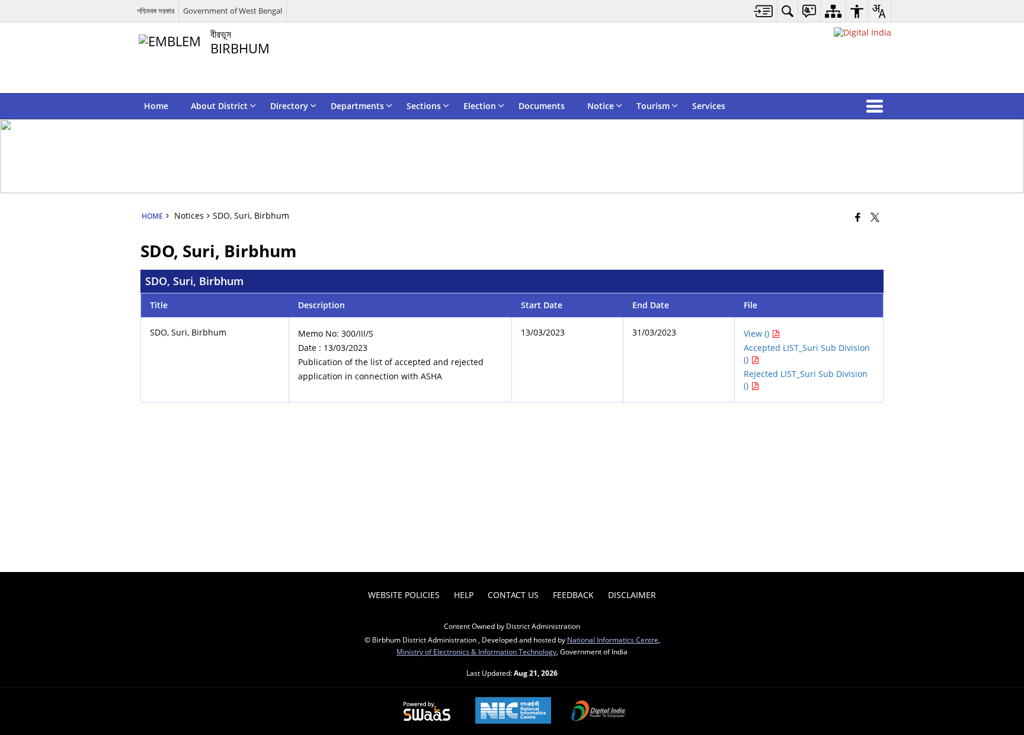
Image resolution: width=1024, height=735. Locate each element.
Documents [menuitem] (542, 105)
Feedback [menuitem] (573, 594)
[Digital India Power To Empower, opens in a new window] (598, 712)
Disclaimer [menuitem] (632, 594)
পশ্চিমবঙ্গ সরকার (155, 10)
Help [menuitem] (463, 594)
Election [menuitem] (479, 105)
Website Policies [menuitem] (404, 594)
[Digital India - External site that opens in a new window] (862, 32)
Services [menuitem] (708, 105)
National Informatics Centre (612, 639)
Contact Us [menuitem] (513, 594)
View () (758, 333)
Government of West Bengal (232, 10)
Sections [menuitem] (424, 105)
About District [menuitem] (219, 105)
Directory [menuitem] (289, 105)
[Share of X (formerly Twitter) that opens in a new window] (875, 217)
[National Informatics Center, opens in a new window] (513, 711)
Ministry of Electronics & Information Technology (476, 651)
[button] (877, 106)
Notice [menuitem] (600, 105)
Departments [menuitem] (357, 105)
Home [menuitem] (156, 105)
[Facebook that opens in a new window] (857, 217)
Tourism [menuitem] (653, 105)
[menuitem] (763, 11)
